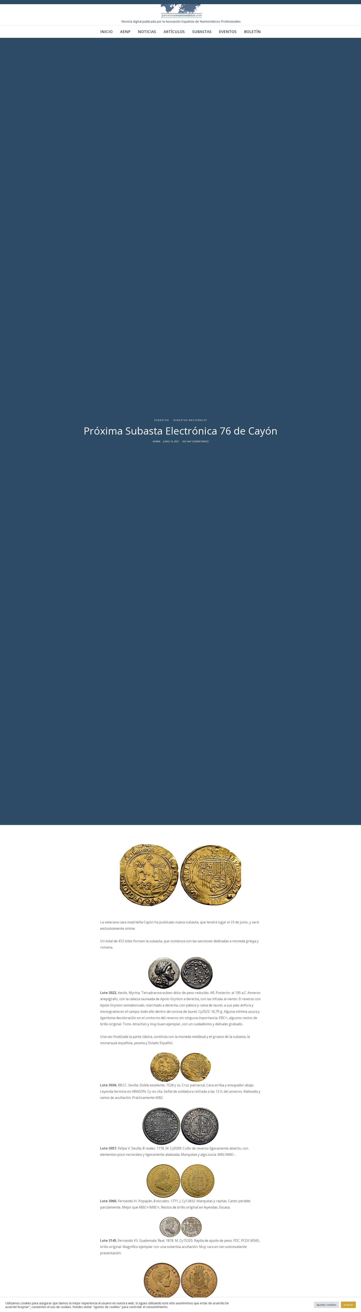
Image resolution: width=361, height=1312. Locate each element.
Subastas (161, 420)
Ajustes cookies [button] (326, 1305)
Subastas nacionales (190, 420)
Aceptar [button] (348, 1305)
